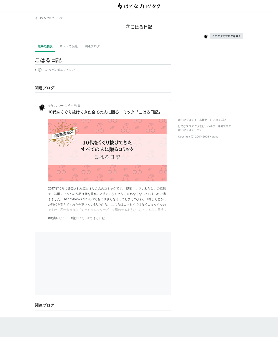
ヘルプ (211, 126)
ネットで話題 (69, 46)
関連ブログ (92, 46)
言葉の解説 (45, 46)
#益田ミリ (78, 218)
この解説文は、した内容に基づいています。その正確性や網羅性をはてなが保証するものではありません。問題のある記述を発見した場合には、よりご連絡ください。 (55, 71)
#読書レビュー (58, 218)
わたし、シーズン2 (59, 105)
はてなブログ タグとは (191, 126)
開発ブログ (224, 126)
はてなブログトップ (190, 129)
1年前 (77, 105)
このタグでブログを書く (226, 36)
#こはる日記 (96, 218)
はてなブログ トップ (51, 18)
